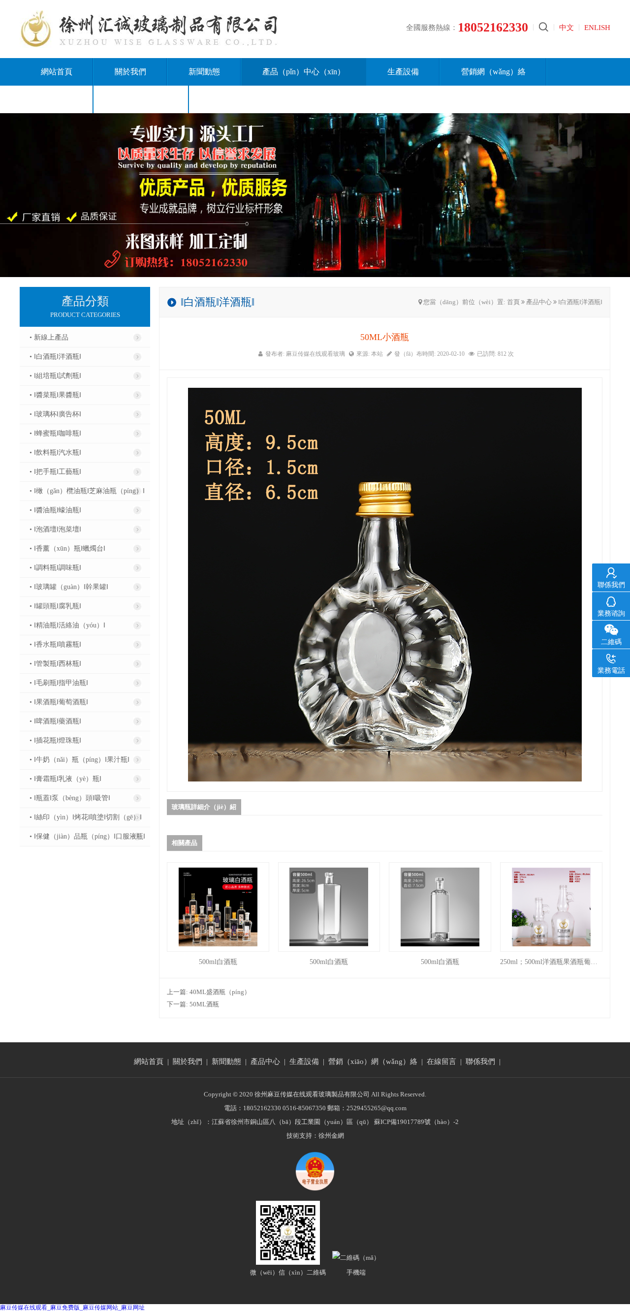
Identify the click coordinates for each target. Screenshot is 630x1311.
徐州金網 (331, 1135)
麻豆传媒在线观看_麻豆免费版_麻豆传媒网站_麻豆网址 (72, 1307)
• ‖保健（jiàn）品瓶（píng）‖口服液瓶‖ (87, 836)
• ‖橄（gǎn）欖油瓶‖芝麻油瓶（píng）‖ (87, 491)
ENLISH (597, 27)
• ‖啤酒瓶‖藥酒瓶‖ (55, 721)
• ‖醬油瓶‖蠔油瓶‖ (55, 510)
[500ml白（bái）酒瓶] (440, 907)
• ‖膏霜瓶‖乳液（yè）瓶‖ (65, 778)
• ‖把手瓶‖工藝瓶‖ (55, 471)
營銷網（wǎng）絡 (493, 71)
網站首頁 (56, 71)
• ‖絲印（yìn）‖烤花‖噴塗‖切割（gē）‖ (86, 817)
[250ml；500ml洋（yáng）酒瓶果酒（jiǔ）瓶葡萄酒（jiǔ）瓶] (551, 907)
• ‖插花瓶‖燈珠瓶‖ (55, 740)
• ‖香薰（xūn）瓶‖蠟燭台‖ (67, 548)
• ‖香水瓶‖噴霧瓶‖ (55, 644)
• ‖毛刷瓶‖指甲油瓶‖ (59, 683)
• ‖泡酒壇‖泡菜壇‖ (55, 529)
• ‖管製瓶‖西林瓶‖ (55, 663)
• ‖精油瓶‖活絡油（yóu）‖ (67, 625)
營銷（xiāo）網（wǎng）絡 (372, 1061)
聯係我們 (480, 1061)
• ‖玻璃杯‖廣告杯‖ (55, 414)
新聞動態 (204, 71)
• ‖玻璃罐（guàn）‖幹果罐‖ (69, 587)
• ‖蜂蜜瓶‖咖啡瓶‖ (55, 433)
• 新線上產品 (49, 337)
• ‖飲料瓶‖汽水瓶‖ (55, 452)
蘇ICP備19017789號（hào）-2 (416, 1121)
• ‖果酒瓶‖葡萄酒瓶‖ (59, 702)
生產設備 (403, 71)
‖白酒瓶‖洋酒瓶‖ (580, 302)
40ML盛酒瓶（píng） (220, 992)
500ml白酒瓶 (218, 962)
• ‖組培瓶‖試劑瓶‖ (55, 375)
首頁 (513, 302)
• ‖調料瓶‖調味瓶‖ (55, 567)
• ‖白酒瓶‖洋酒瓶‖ (55, 356)
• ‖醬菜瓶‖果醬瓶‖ (55, 395)
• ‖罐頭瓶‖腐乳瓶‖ (55, 606)
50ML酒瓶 (204, 1004)
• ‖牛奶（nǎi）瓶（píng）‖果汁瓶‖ (79, 759)
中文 (566, 27)
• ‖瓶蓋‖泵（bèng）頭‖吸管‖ (70, 798)
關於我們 (130, 71)
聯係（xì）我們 (141, 99)
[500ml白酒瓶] (218, 907)
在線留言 (56, 99)
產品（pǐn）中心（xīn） (303, 71)
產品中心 (539, 302)
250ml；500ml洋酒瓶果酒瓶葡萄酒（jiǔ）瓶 (551, 962)
